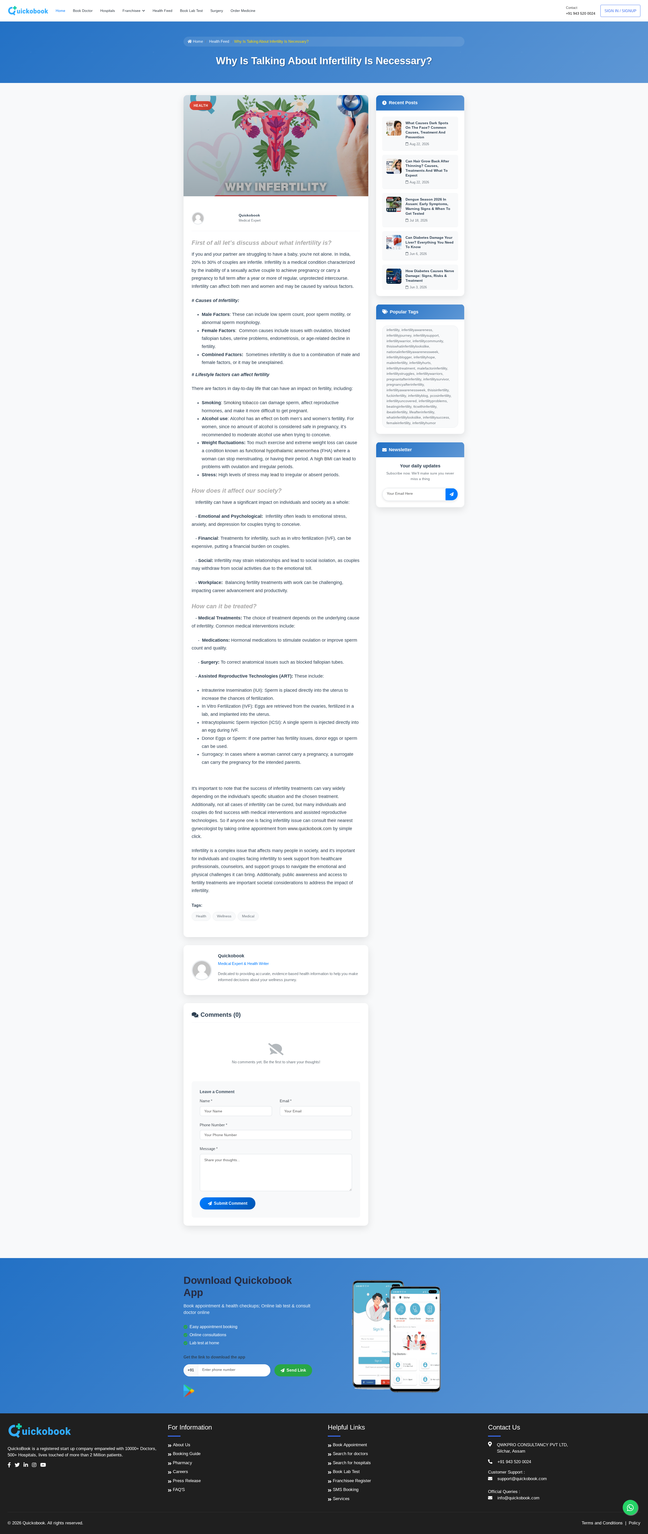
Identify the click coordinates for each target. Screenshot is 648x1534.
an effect (263, 418)
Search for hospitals (352, 1462)
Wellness (224, 916)
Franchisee (132, 11)
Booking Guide (186, 1453)
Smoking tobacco (241, 402)
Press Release (187, 1480)
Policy (634, 1523)
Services (341, 1498)
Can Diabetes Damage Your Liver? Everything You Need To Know (430, 242)
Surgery (216, 11)
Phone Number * (213, 1125)
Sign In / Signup (620, 11)
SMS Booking (345, 1489)
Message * (209, 1149)
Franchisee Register (352, 1480)
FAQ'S (179, 1489)
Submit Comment (230, 1203)
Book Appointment (350, 1444)
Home (60, 11)
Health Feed (162, 11)
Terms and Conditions (602, 1523)
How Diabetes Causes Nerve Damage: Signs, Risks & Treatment (430, 275)
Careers (180, 1471)
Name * (206, 1101)
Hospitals (107, 11)
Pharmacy (182, 1462)
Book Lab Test (191, 11)
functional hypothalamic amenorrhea (282, 450)
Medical (248, 916)
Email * (286, 1101)
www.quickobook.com (310, 828)
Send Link (296, 1370)
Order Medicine (243, 11)
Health (201, 916)
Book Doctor (83, 11)
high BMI (323, 458)
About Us (181, 1444)
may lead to (272, 474)
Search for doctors (350, 1453)
